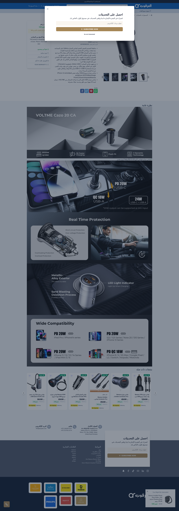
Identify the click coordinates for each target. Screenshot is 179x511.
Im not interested (89, 34)
